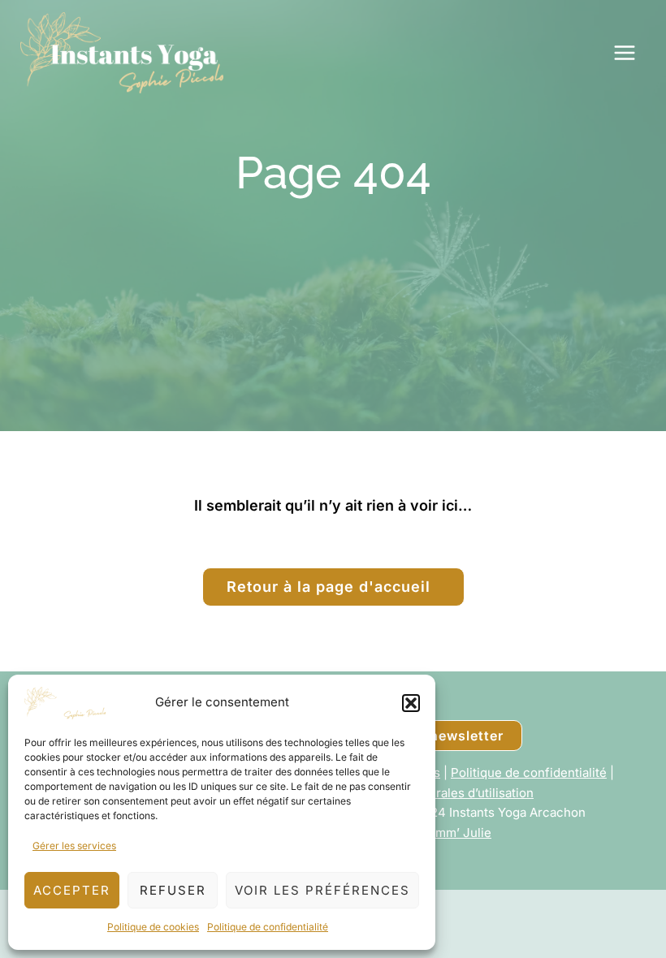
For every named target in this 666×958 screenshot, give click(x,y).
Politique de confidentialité (267, 927)
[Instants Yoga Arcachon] (121, 52)
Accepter (71, 890)
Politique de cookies (153, 927)
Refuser (173, 890)
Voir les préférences (322, 890)
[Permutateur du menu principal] (625, 53)
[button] (411, 703)
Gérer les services (74, 845)
